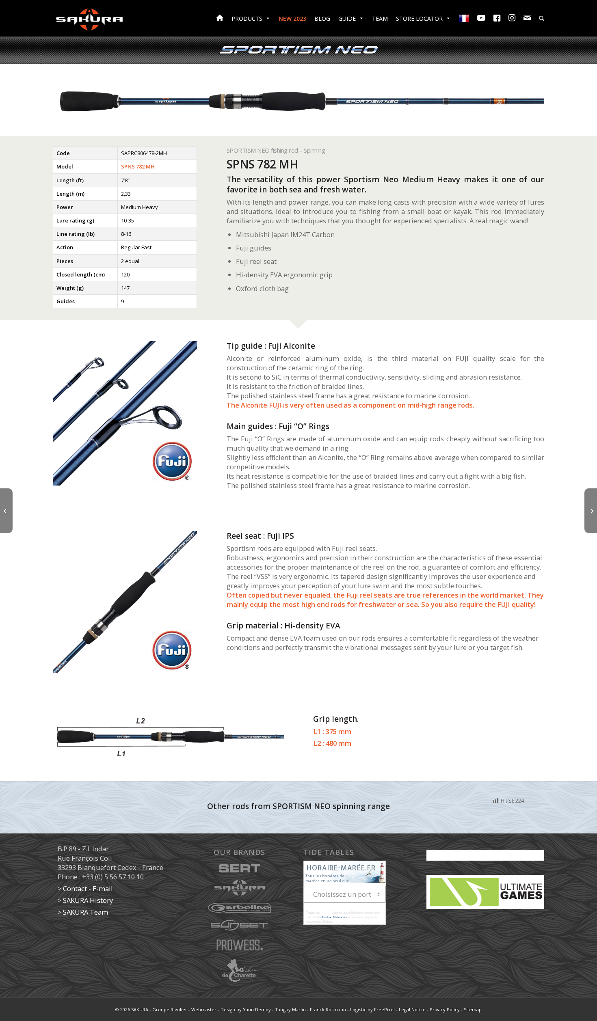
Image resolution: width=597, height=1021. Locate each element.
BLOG (322, 18)
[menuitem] (541, 19)
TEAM (380, 18)
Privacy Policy (445, 1009)
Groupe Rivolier (169, 1009)
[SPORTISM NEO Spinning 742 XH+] (6, 510)
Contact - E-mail (88, 888)
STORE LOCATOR (419, 18)
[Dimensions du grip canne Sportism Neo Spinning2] (168, 737)
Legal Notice (412, 1009)
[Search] (541, 19)
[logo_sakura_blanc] (89, 18)
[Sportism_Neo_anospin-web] (125, 413)
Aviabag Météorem (334, 917)
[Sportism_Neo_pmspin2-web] (125, 602)
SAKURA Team (85, 912)
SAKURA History (88, 900)
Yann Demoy (257, 1009)
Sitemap (473, 1009)
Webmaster (203, 1009)
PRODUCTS (246, 18)
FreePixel (384, 1009)
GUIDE (347, 18)
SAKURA (139, 1009)
